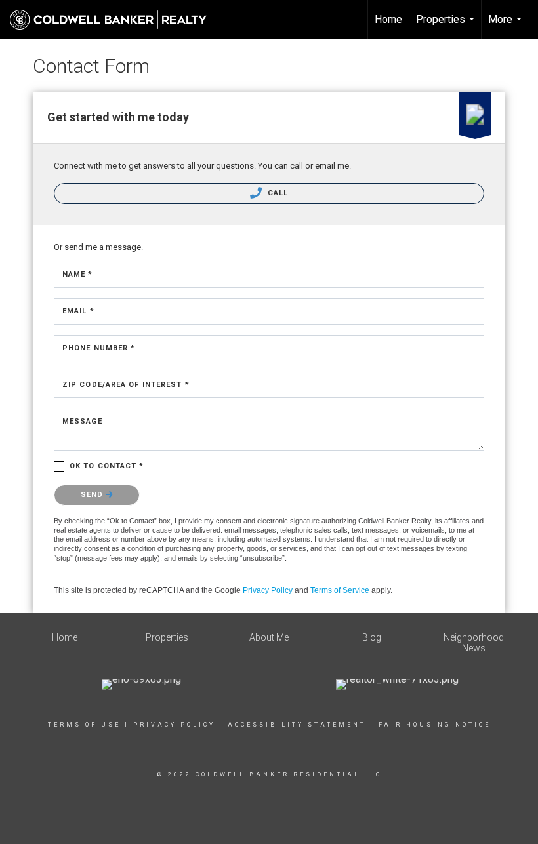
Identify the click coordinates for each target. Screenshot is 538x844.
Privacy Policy (268, 590)
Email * (78, 311)
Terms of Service (339, 590)
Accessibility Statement (297, 724)
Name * (77, 274)
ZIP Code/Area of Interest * (126, 384)
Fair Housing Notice (435, 724)
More (506, 26)
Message (82, 421)
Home (388, 19)
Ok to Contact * (107, 466)
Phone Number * (98, 348)
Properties (447, 26)
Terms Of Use (84, 724)
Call (277, 193)
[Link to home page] (115, 19)
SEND (93, 495)
